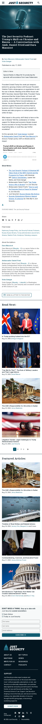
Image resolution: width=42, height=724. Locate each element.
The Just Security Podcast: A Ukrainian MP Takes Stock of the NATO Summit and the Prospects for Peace (24, 173)
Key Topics (23, 655)
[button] (38, 2)
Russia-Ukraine (12, 233)
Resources (23, 662)
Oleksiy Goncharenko (19, 178)
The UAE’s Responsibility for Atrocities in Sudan (20, 406)
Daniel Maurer (16, 374)
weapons (34, 235)
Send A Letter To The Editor (18, 295)
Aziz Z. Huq (30, 596)
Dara (7, 246)
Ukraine (4, 235)
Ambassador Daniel (11, 261)
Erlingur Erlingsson (17, 338)
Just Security (16, 444)
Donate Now (13, 706)
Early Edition (8, 614)
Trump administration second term (28, 233)
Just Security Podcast (26, 230)
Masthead (8, 658)
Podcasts (36, 230)
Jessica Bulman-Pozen (19, 560)
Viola (7, 280)
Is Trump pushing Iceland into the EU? (16, 336)
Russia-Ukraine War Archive (29, 194)
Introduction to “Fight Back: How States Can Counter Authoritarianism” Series (18, 592)
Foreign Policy (13, 230)
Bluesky (16, 248)
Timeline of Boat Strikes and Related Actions (18, 524)
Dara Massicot (9, 59)
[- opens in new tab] (21, 153)
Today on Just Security (12, 617)
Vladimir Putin (12, 235)
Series (21, 658)
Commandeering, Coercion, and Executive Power (20, 558)
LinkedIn (23, 282)
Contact (7, 665)
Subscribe (20, 635)
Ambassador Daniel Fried (24, 59)
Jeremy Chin (16, 526)
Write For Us (9, 662)
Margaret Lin (24, 526)
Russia (4, 233)
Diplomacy (5, 230)
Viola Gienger (6, 61)
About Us (8, 655)
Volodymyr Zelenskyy (24, 235)
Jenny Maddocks (17, 408)
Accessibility (25, 719)
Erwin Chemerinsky (18, 596)
